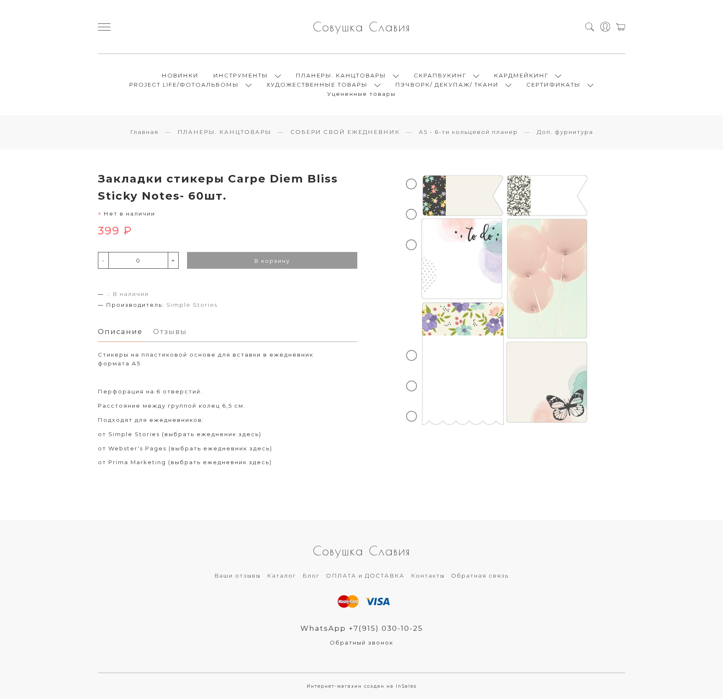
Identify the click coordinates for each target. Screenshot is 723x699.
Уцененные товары (361, 93)
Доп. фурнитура (565, 131)
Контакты (428, 575)
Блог (311, 575)
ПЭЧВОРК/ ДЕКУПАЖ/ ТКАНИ (447, 84)
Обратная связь (480, 575)
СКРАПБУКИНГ (440, 75)
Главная (144, 131)
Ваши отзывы (237, 575)
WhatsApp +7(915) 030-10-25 (361, 628)
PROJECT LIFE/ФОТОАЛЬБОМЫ (184, 84)
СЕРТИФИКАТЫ (553, 84)
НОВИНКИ (180, 75)
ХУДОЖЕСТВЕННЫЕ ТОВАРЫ (317, 84)
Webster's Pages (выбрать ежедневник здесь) (190, 448)
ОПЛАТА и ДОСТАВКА (365, 575)
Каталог (281, 575)
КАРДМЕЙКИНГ (521, 75)
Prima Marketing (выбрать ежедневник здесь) (190, 462)
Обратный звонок (361, 642)
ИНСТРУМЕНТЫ (240, 75)
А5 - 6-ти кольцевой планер (468, 131)
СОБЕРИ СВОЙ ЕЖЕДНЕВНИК (345, 131)
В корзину (272, 260)
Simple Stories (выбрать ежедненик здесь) (185, 434)
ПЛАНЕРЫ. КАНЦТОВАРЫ (341, 75)
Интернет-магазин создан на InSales (362, 686)
